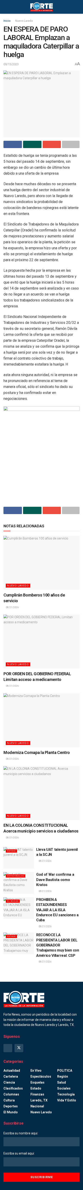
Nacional (37, 1106)
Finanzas (37, 1094)
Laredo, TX (38, 1100)
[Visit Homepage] (41, 6)
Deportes (10, 1106)
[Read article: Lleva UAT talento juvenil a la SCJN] (18, 858)
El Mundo (12, 901)
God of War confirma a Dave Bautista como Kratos (55, 879)
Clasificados (13, 1088)
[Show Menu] (5, 7)
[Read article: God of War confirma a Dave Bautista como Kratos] (18, 883)
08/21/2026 (12, 607)
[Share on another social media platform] (71, 144)
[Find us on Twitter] (19, 1048)
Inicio (6, 20)
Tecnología (66, 1094)
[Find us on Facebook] (7, 1048)
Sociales (64, 1088)
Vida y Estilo (66, 1100)
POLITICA (64, 1070)
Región (62, 1076)
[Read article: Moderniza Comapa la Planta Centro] (41, 720)
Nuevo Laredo (24, 20)
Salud (61, 1082)
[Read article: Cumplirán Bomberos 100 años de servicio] (41, 563)
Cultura (9, 1100)
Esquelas (37, 1082)
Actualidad (11, 1070)
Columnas (11, 1094)
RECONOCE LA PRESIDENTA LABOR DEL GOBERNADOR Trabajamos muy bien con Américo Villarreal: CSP (57, 945)
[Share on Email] (52, 144)
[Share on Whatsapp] (32, 144)
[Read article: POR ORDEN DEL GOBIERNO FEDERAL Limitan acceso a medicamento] (41, 642)
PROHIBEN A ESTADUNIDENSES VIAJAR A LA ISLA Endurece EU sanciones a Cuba (57, 909)
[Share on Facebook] (12, 144)
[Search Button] (78, 7)
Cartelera (10, 1076)
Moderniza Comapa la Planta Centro (36, 752)
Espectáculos (15, 876)
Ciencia (9, 1082)
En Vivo (36, 1070)
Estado (11, 851)
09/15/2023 (11, 64)
